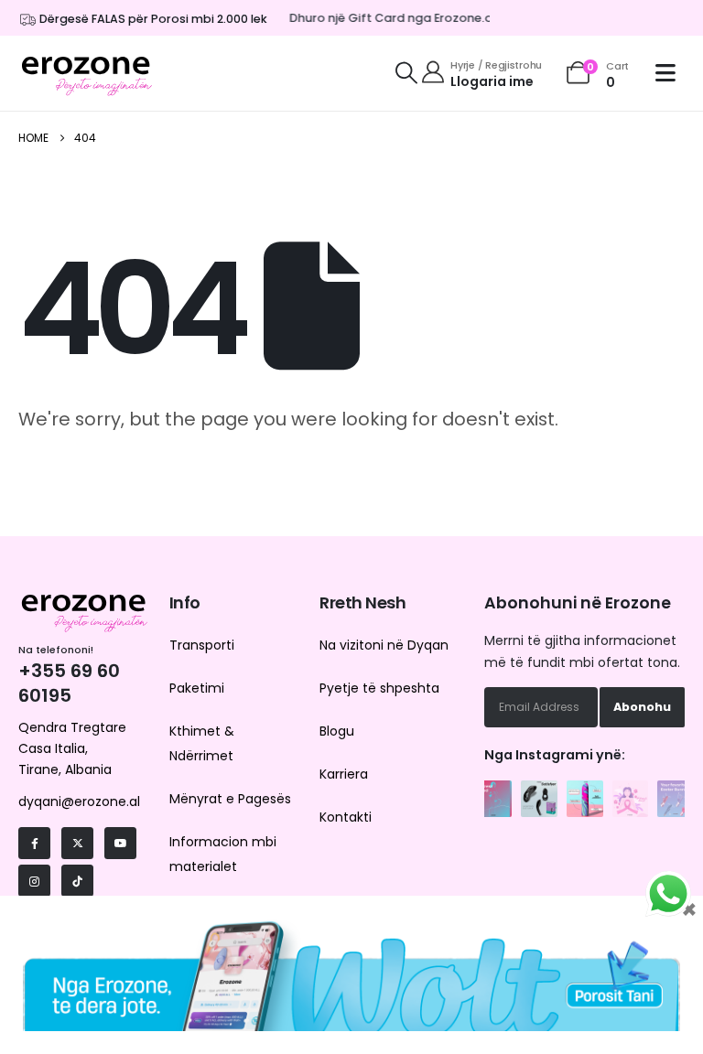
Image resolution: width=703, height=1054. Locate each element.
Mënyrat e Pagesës (230, 799)
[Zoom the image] (493, 790)
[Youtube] (120, 843)
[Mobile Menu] (670, 72)
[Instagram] (34, 881)
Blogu (336, 731)
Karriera (343, 774)
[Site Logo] (87, 73)
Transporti (201, 645)
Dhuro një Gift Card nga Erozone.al (388, 18)
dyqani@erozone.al (79, 801)
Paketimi (196, 688)
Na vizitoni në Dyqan (384, 645)
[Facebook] (34, 843)
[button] (407, 73)
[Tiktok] (77, 881)
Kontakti (345, 817)
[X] (77, 843)
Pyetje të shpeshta (379, 688)
